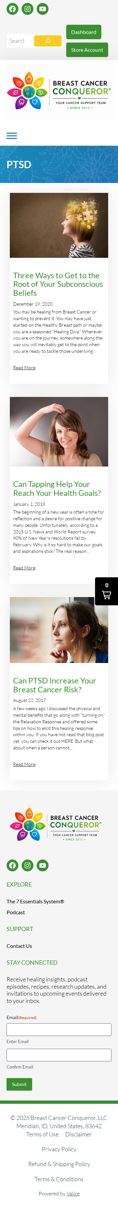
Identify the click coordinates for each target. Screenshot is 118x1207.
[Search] (48, 40)
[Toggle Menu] (12, 136)
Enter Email (18, 1041)
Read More (24, 367)
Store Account (87, 49)
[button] (106, 591)
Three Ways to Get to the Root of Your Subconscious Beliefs (58, 284)
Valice (73, 1193)
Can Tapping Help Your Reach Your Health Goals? (57, 488)
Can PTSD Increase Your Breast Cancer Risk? (54, 685)
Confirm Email (20, 1067)
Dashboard (83, 32)
